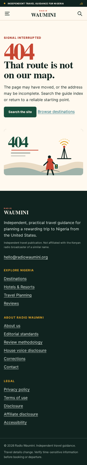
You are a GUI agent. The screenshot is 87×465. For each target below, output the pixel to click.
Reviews (11, 303)
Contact (11, 366)
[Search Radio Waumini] (79, 13)
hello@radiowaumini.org (26, 257)
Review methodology (23, 342)
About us (12, 325)
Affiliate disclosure (21, 414)
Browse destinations (56, 111)
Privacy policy (17, 389)
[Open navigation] (7, 13)
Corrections (14, 358)
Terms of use (16, 397)
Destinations (15, 278)
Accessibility (15, 422)
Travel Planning (18, 295)
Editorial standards (21, 333)
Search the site (20, 112)
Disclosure (13, 405)
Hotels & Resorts (19, 286)
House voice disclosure (25, 350)
